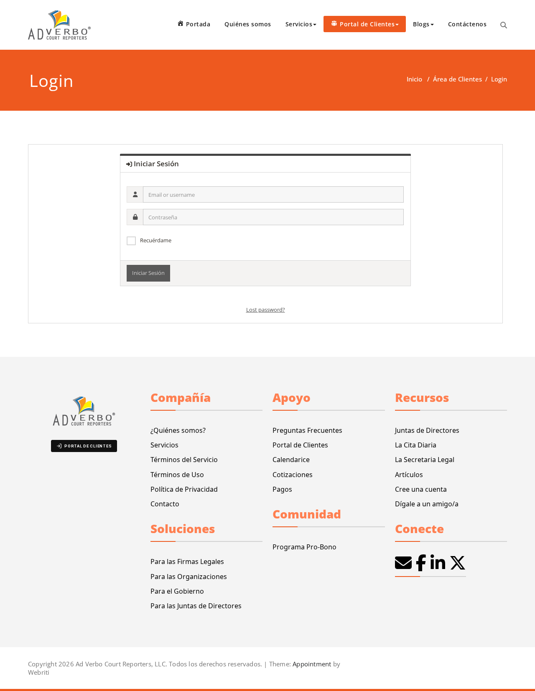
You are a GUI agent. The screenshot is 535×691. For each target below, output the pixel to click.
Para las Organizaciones (188, 576)
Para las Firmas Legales (187, 561)
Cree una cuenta (421, 489)
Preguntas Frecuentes (307, 430)
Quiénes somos (247, 24)
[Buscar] (503, 25)
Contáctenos (467, 24)
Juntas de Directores (427, 430)
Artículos (409, 474)
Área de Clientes (457, 79)
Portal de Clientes (300, 445)
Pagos (282, 489)
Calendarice (291, 459)
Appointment (311, 664)
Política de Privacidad (184, 489)
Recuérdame (155, 240)
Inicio (414, 79)
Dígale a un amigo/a (427, 503)
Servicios (164, 445)
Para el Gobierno (177, 591)
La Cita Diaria (415, 445)
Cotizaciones (293, 474)
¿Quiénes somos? (178, 430)
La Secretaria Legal (424, 459)
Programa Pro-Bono (304, 546)
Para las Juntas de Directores (196, 605)
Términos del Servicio (184, 459)
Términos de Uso (177, 474)
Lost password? (265, 309)
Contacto (164, 503)
